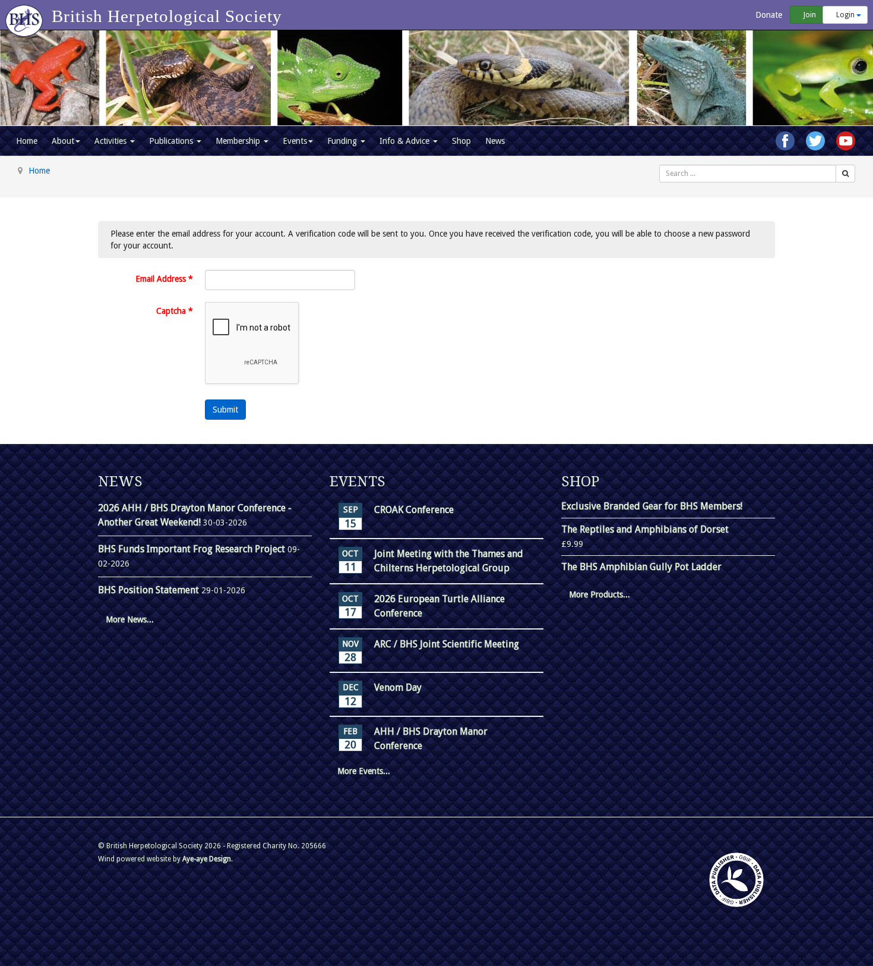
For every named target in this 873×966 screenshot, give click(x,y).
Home (26, 141)
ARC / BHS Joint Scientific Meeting (446, 644)
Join (809, 15)
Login (845, 15)
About (63, 141)
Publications (172, 141)
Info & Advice (405, 141)
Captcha (174, 311)
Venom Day (398, 687)
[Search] (845, 173)
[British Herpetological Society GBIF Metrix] (736, 879)
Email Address (164, 279)
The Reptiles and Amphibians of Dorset (645, 529)
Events (295, 141)
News (495, 141)
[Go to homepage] (26, 15)
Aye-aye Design (206, 859)
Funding (343, 141)
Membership (239, 141)
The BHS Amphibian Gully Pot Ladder (641, 566)
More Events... (363, 771)
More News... (130, 619)
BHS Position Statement (149, 590)
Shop (461, 141)
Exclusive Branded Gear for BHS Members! (651, 506)
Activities (111, 141)
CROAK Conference (414, 509)
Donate (767, 15)
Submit (225, 409)
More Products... (599, 594)
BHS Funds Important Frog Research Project (192, 549)
